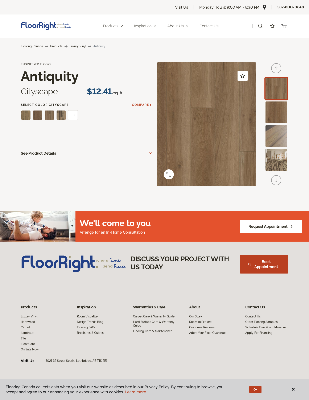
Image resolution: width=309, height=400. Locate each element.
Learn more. (136, 392)
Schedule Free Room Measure (265, 327)
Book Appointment (266, 264)
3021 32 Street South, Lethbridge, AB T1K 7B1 (76, 360)
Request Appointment (268, 226)
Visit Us (181, 7)
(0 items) (284, 26)
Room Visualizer (88, 316)
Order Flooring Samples (261, 322)
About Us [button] (175, 26)
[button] (260, 26)
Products (56, 46)
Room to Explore (200, 322)
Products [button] (111, 26)
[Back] (276, 68)
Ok (256, 389)
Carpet (25, 327)
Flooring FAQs (86, 327)
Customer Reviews (202, 327)
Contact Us (209, 26)
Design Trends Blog (90, 322)
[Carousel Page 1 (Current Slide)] (276, 88)
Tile (23, 338)
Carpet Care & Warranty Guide (153, 316)
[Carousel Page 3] (276, 136)
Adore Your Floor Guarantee (207, 332)
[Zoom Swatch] (169, 174)
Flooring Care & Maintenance (152, 331)
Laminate (27, 332)
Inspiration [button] (143, 26)
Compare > (142, 105)
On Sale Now (29, 349)
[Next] (276, 180)
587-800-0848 (290, 7)
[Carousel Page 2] (276, 112)
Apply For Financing (258, 332)
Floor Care (28, 344)
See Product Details (38, 153)
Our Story (195, 316)
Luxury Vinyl (78, 46)
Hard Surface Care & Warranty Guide (153, 323)
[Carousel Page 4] (276, 160)
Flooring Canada (32, 46)
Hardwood (28, 322)
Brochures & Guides (90, 332)
